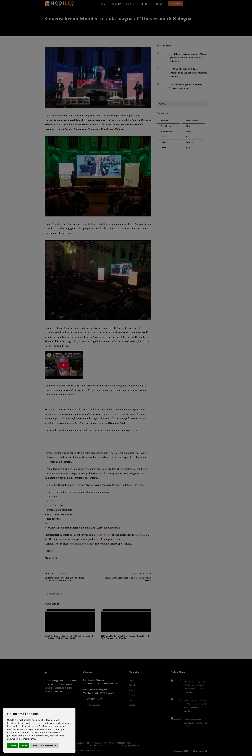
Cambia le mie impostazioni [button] (44, 746)
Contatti (132, 705)
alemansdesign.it (200, 751)
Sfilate (163, 148)
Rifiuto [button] (24, 746)
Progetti (146, 4)
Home (103, 4)
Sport (188, 148)
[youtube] (202, 4)
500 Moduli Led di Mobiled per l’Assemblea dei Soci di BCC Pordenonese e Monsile (125, 637)
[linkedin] (192, 4)
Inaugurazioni (166, 131)
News (159, 4)
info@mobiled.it (102, 534)
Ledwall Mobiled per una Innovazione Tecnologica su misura (195, 723)
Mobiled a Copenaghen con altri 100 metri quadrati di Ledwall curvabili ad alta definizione (69, 637)
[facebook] (187, 4)
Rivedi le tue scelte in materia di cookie (84, 751)
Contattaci (175, 4)
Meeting (189, 131)
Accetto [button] (12, 746)
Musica (163, 137)
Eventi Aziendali (192, 121)
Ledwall (131, 4)
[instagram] (206, 4)
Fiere (188, 126)
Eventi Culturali (167, 126)
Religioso (189, 142)
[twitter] (197, 4)
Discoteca (164, 121)
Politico (164, 142)
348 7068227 (141, 534)
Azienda (116, 4)
